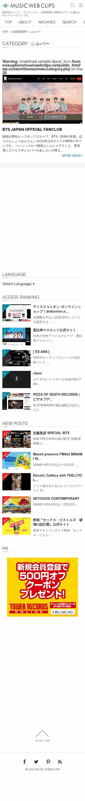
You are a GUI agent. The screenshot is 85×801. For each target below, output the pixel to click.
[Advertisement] (42, 222)
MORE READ (72, 155)
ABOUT (25, 22)
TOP (8, 22)
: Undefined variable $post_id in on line (42, 67)
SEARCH (69, 22)
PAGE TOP (42, 740)
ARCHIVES (46, 22)
